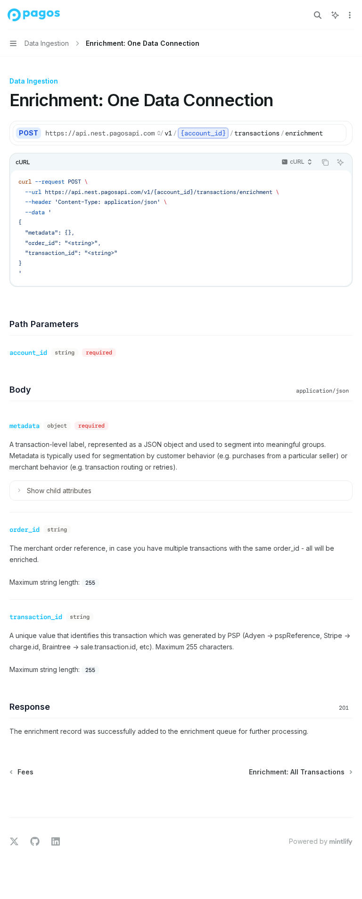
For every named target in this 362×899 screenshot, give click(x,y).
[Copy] (337, 133)
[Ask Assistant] (340, 162)
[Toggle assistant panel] (335, 15)
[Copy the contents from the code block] (325, 162)
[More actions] (349, 15)
